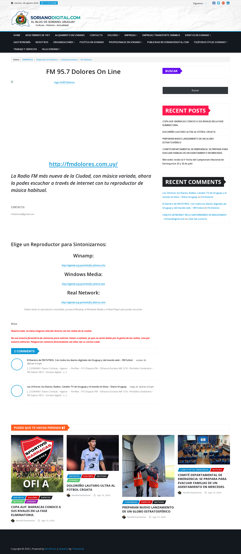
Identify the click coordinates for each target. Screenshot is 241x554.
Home (17, 35)
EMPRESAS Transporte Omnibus (161, 35)
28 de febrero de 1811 (37, 35)
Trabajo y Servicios (25, 49)
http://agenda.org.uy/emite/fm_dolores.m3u (83, 265)
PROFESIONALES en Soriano (125, 42)
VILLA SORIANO (50, 49)
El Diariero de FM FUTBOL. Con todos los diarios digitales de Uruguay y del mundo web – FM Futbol (80, 360)
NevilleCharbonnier (25, 520)
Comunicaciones (69, 59)
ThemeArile (78, 548)
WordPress (50, 548)
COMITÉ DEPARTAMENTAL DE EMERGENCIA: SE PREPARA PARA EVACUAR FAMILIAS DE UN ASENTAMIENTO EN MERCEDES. (202, 481)
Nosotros (42, 42)
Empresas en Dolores (47, 59)
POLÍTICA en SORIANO (92, 42)
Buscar (171, 71)
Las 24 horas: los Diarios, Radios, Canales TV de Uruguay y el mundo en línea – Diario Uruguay (77, 386)
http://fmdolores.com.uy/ (83, 164)
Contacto (96, 35)
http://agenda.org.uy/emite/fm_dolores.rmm (83, 302)
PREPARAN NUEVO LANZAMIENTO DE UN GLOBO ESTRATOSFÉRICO (148, 509)
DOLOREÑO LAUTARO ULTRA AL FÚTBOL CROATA (188, 131)
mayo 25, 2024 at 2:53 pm (142, 386)
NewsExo (63, 548)
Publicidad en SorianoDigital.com (168, 42)
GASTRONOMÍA (22, 42)
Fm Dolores (86, 59)
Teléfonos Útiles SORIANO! (210, 42)
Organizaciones (63, 42)
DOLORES (113, 35)
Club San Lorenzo (197, 218)
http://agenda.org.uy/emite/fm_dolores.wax (83, 283)
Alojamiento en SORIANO (70, 35)
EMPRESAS (130, 35)
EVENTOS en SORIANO (197, 35)
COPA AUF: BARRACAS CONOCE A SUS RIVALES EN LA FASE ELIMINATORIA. (36, 511)
